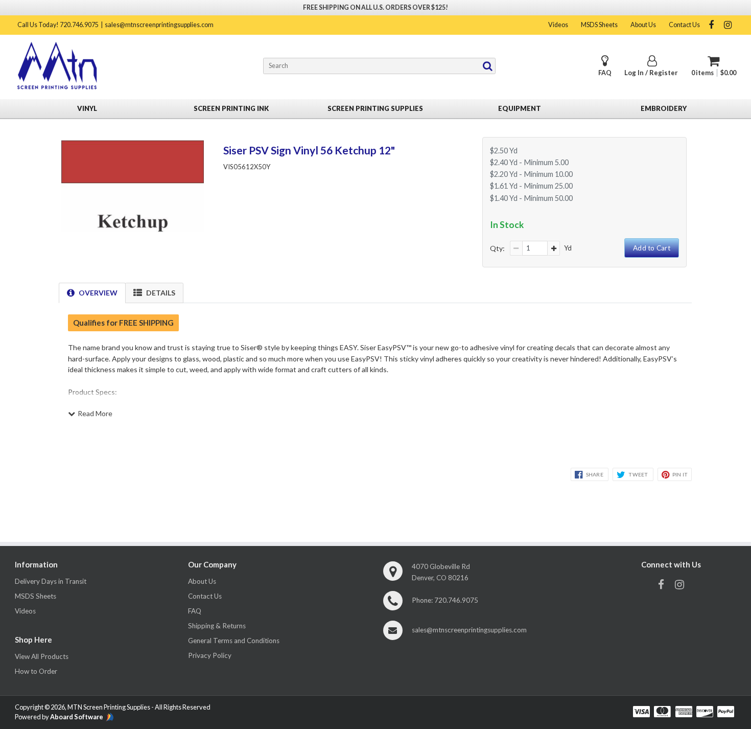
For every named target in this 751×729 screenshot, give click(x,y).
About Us (643, 25)
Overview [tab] (98, 292)
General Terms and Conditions (233, 640)
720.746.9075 (456, 600)
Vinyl (87, 108)
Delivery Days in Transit (50, 581)
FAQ (605, 73)
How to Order (36, 671)
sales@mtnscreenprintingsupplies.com (159, 25)
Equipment (519, 108)
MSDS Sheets (599, 25)
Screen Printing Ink (231, 108)
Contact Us (684, 25)
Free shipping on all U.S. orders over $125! (375, 7)
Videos (558, 25)
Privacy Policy (209, 655)
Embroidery (664, 108)
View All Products (41, 656)
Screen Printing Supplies (375, 108)
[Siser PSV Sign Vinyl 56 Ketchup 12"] (132, 229)
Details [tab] (160, 292)
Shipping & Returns (217, 626)
